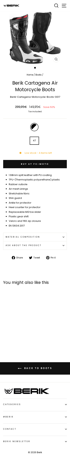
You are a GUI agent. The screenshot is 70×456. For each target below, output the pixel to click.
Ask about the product (23, 245)
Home (30, 74)
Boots (38, 74)
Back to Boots (37, 368)
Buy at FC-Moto (35, 163)
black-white (34, 127)
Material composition (23, 237)
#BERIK (8, 416)
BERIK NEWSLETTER (16, 441)
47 (34, 140)
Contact (9, 429)
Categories (12, 404)
